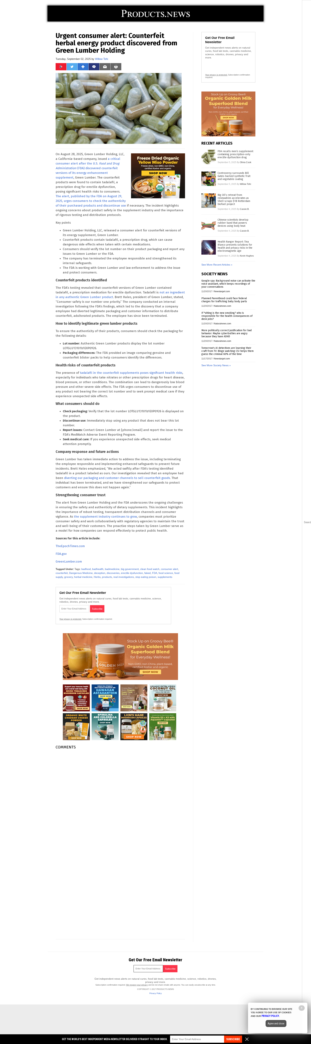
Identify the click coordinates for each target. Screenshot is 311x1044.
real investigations (123, 576)
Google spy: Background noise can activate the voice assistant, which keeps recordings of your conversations (228, 283)
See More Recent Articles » (216, 264)
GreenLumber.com (69, 561)
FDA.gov (61, 554)
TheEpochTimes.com (70, 546)
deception (99, 573)
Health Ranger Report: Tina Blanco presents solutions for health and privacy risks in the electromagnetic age (235, 246)
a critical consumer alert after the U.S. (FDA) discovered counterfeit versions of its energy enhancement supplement (88, 168)
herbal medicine (83, 576)
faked (147, 573)
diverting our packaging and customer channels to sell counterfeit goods (117, 478)
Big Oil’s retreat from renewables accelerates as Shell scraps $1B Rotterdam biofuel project (234, 199)
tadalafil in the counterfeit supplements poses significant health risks (131, 373)
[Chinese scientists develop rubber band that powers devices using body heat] (208, 225)
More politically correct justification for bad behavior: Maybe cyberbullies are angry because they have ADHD (226, 333)
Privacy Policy (155, 993)
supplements (165, 576)
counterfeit (62, 573)
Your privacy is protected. (70, 619)
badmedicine (112, 569)
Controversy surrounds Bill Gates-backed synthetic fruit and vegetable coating (234, 176)
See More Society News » (216, 365)
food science (166, 573)
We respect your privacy (137, 985)
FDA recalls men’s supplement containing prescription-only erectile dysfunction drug (235, 154)
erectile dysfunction (132, 573)
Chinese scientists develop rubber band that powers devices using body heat (233, 222)
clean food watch (149, 569)
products (107, 576)
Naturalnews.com (222, 306)
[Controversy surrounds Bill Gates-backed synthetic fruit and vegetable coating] (208, 179)
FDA (154, 573)
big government (130, 569)
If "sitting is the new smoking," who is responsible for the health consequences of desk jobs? (227, 316)
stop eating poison (145, 576)
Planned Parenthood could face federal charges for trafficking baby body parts (224, 300)
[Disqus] (120, 797)
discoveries (113, 573)
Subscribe (233, 1039)
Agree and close (276, 1023)
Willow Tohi (101, 58)
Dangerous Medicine (81, 573)
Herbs (97, 576)
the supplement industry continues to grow (105, 516)
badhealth (97, 569)
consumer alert (169, 569)
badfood (86, 569)
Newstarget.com (222, 291)
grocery (68, 576)
